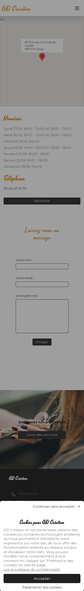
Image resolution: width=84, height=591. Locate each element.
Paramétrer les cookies (42, 587)
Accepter (42, 578)
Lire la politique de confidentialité (32, 569)
